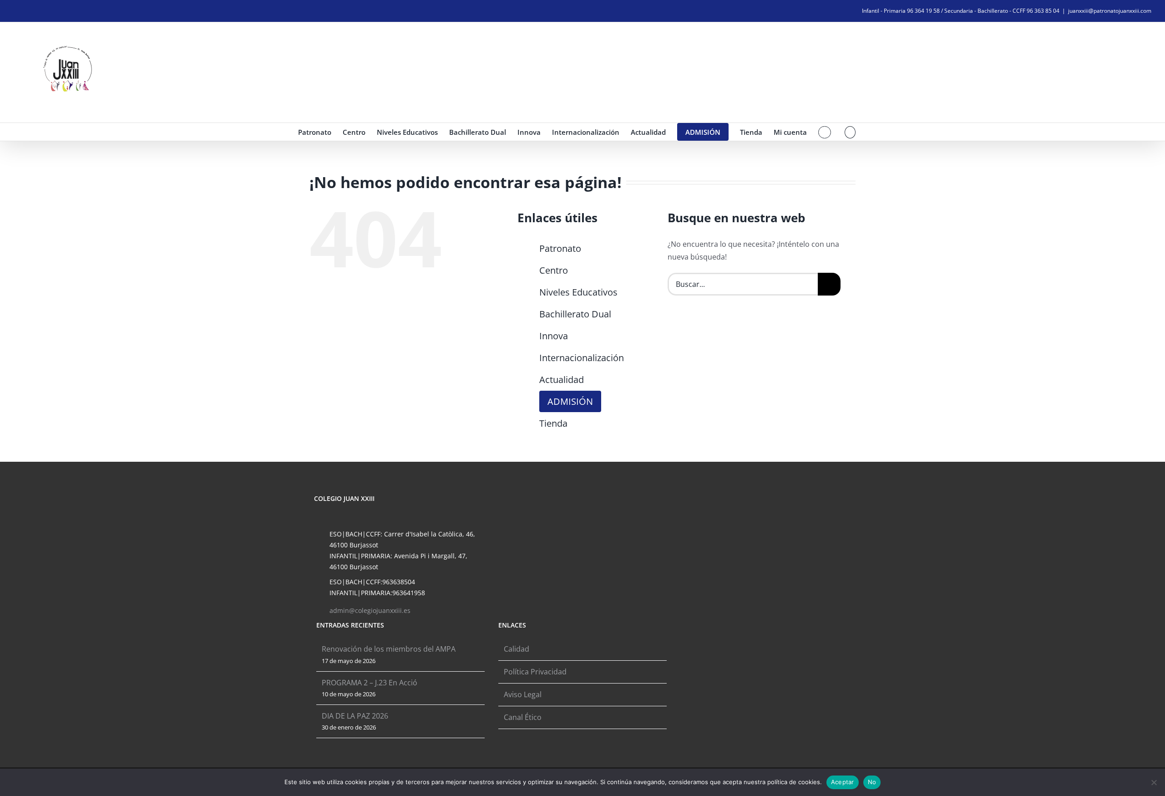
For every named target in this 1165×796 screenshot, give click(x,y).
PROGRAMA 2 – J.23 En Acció (369, 683)
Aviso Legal (523, 694)
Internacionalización (581, 358)
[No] (1153, 782)
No (872, 782)
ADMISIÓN (570, 401)
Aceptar (842, 782)
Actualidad (561, 379)
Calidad (516, 649)
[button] (850, 132)
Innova (553, 336)
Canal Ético (523, 717)
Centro (553, 270)
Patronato (560, 248)
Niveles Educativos (578, 292)
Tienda (553, 423)
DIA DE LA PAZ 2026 (355, 716)
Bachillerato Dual (575, 314)
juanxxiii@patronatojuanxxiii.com (1109, 11)
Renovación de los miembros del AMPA (389, 649)
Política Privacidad (535, 672)
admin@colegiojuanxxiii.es (369, 610)
